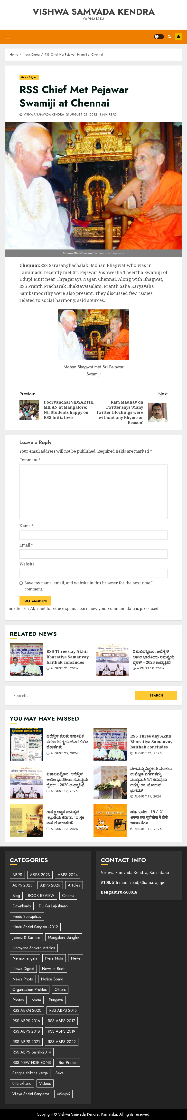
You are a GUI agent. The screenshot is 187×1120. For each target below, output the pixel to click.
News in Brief (53, 968)
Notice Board (52, 979)
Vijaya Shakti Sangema (30, 1094)
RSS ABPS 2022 (62, 1042)
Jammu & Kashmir (26, 937)
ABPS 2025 (22, 885)
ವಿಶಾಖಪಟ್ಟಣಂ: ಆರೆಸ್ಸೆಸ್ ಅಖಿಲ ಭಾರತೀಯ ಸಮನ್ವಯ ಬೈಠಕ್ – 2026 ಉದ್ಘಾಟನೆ (112, 659)
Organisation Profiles (29, 989)
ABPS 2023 (40, 875)
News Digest (29, 77)
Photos (18, 1000)
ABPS (17, 875)
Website (27, 564)
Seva (60, 1073)
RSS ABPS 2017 (61, 1021)
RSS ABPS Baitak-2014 (31, 1052)
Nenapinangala (24, 958)
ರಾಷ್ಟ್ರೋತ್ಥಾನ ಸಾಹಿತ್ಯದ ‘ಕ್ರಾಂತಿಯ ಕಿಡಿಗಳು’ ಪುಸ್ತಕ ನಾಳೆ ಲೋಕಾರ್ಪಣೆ (26, 820)
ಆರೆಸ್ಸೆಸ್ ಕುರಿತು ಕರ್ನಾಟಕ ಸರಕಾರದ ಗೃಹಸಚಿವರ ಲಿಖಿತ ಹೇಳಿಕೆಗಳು (26, 744)
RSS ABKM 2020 (26, 1010)
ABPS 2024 (68, 875)
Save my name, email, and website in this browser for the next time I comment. (89, 586)
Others (60, 989)
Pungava (56, 1000)
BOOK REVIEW (41, 895)
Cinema (68, 895)
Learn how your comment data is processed (118, 608)
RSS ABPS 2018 (26, 1031)
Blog (16, 895)
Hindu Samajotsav (26, 916)
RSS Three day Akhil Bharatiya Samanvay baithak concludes (26, 659)
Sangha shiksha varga (30, 1073)
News (76, 958)
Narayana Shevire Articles (33, 948)
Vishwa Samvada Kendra (94, 11)
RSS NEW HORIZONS (31, 1062)
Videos (45, 1083)
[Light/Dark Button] (159, 36)
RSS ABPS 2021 (26, 1042)
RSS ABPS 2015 (63, 1010)
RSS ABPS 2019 (61, 1031)
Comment (29, 460)
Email (26, 545)
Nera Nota (54, 958)
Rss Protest (68, 1062)
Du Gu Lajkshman (53, 906)
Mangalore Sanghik (63, 937)
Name (26, 526)
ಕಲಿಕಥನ (63, 1094)
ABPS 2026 (50, 885)
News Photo (22, 979)
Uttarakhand (21, 1083)
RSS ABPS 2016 (26, 1021)
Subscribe (178, 36)
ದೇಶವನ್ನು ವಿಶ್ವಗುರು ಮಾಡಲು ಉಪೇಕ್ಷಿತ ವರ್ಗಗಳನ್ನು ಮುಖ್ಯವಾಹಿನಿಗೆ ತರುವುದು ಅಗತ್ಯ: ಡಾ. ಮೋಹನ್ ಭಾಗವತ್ (110, 782)
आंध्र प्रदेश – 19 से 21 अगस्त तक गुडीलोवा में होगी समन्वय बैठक (110, 820)
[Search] (169, 36)
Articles (74, 885)
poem (36, 1000)
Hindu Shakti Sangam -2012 (35, 927)
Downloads (21, 906)
